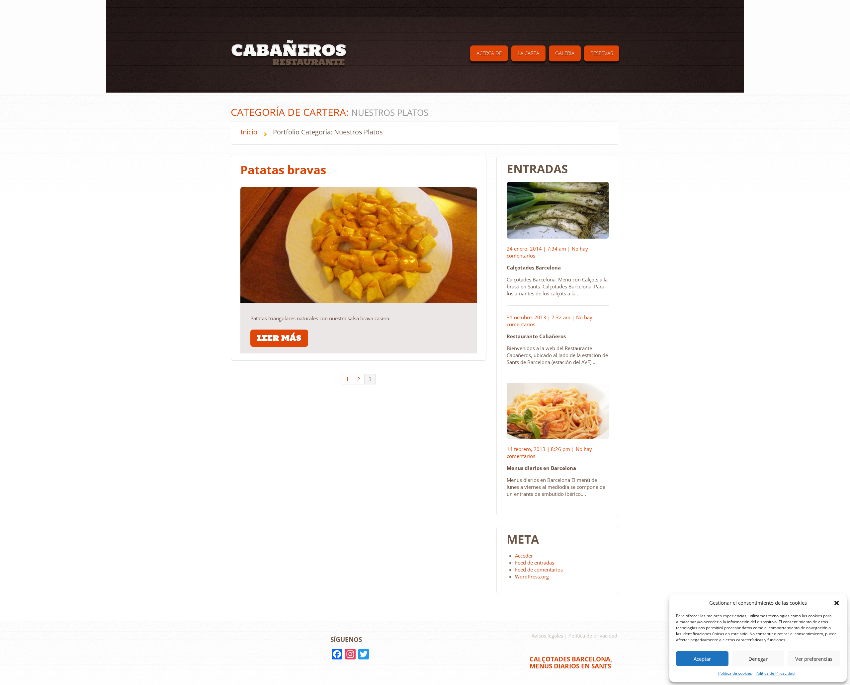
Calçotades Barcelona (534, 267)
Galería (564, 53)
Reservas (601, 53)
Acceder (524, 555)
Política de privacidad (592, 635)
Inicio (249, 131)
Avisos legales (547, 635)
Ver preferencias (813, 658)
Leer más (279, 338)
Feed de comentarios (539, 569)
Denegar (758, 658)
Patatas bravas (283, 170)
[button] (836, 603)
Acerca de (489, 53)
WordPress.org (532, 576)
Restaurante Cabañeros (536, 336)
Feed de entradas (534, 562)
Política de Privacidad (775, 673)
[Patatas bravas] (358, 245)
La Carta (528, 53)
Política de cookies (735, 673)
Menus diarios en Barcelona (541, 468)
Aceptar (702, 658)
